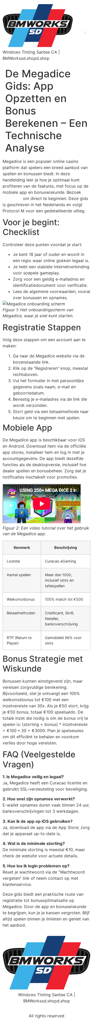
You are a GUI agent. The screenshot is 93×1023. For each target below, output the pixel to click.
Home (26, 1008)
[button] (85, 32)
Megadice (12, 198)
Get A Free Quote (56, 1008)
